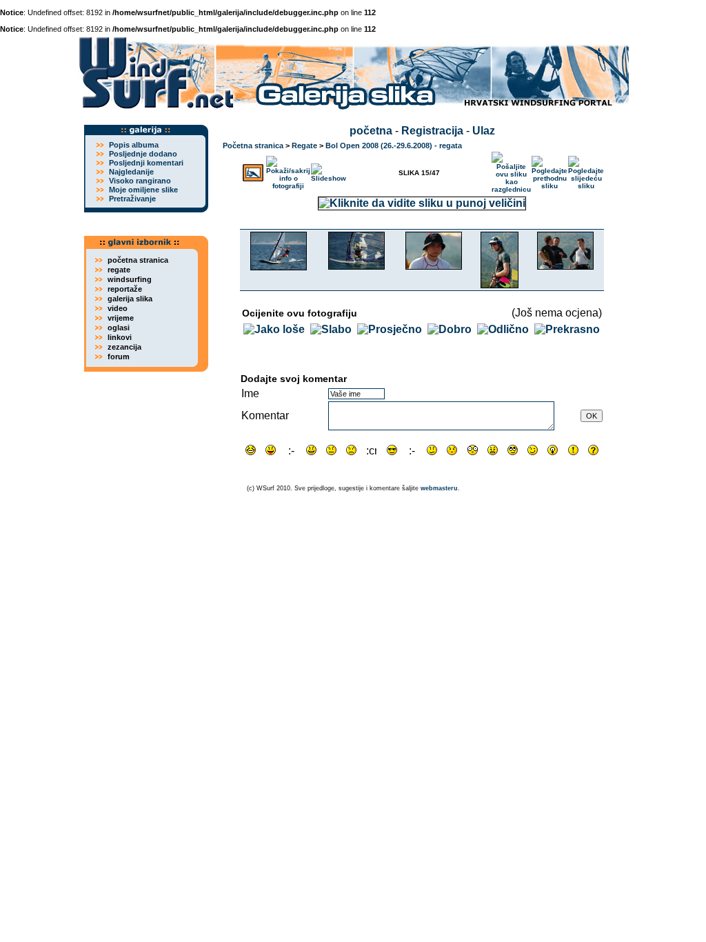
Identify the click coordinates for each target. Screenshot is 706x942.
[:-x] (492, 450)
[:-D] (291, 450)
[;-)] (532, 450)
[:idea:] (552, 450)
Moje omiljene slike (143, 190)
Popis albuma (134, 145)
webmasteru (439, 488)
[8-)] (392, 450)
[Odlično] (503, 329)
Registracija (432, 131)
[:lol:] (250, 450)
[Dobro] (449, 329)
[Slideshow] (328, 170)
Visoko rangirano (140, 181)
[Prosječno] (389, 329)
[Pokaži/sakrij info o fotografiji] (288, 170)
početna (371, 131)
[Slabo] (331, 329)
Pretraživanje (132, 198)
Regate (304, 145)
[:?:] (593, 450)
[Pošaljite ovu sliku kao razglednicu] (511, 170)
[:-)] (311, 450)
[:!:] (573, 450)
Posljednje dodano (143, 154)
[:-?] (432, 450)
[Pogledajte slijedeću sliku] (586, 170)
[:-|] (331, 450)
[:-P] (270, 450)
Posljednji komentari (146, 163)
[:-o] (412, 450)
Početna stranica (253, 145)
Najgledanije (131, 172)
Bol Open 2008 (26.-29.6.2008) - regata (393, 145)
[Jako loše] (274, 329)
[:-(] (351, 450)
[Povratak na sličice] (253, 170)
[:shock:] (472, 450)
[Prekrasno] (567, 329)
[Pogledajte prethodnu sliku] (549, 170)
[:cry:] (371, 450)
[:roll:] (512, 450)
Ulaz (483, 131)
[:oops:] (452, 450)
